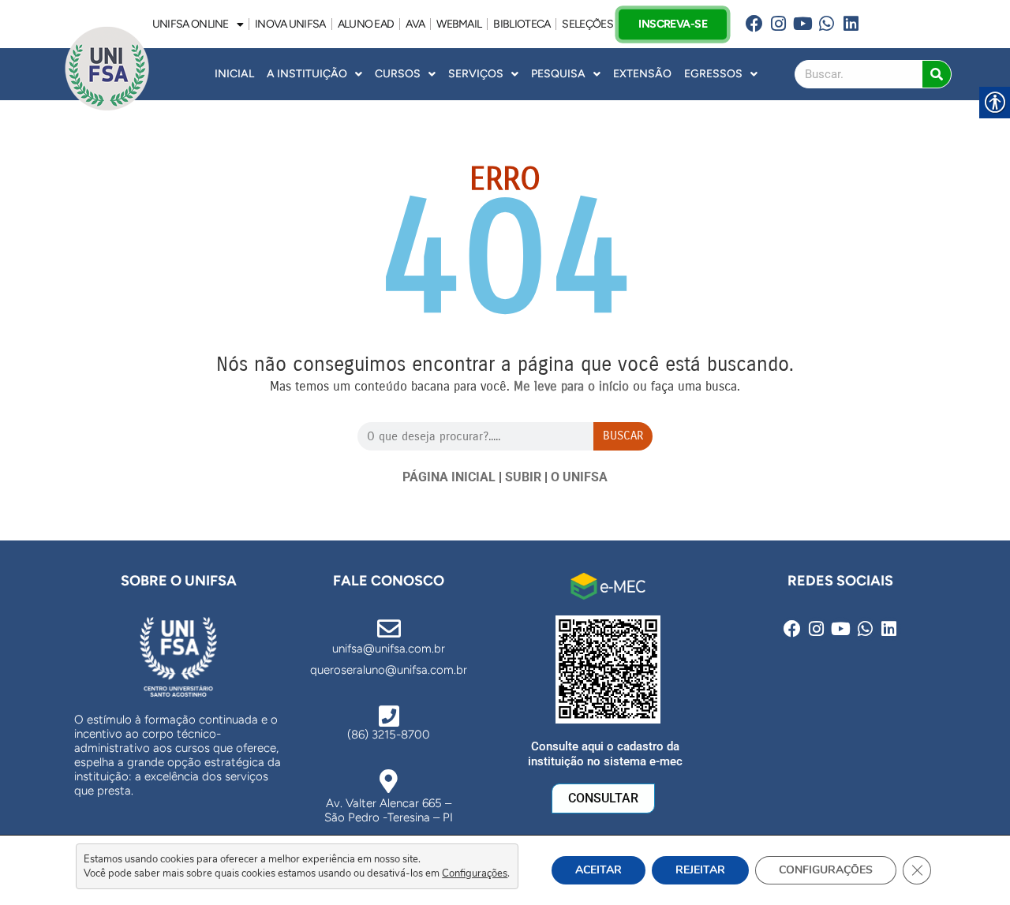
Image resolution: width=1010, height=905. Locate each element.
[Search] (936, 74)
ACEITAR (598, 869)
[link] (754, 24)
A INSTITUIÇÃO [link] (307, 73)
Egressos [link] (713, 73)
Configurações (474, 873)
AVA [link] (415, 24)
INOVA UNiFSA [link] (290, 24)
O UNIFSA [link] (579, 476)
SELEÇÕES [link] (587, 24)
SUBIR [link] (523, 476)
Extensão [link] (642, 73)
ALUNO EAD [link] (366, 24)
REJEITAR (700, 869)
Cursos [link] (398, 73)
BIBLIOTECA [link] (521, 24)
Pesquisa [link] (558, 73)
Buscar (623, 435)
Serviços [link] (475, 73)
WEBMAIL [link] (458, 24)
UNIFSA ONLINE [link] (190, 24)
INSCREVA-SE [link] (672, 24)
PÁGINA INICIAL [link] (449, 476)
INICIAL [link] (234, 73)
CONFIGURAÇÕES (826, 869)
